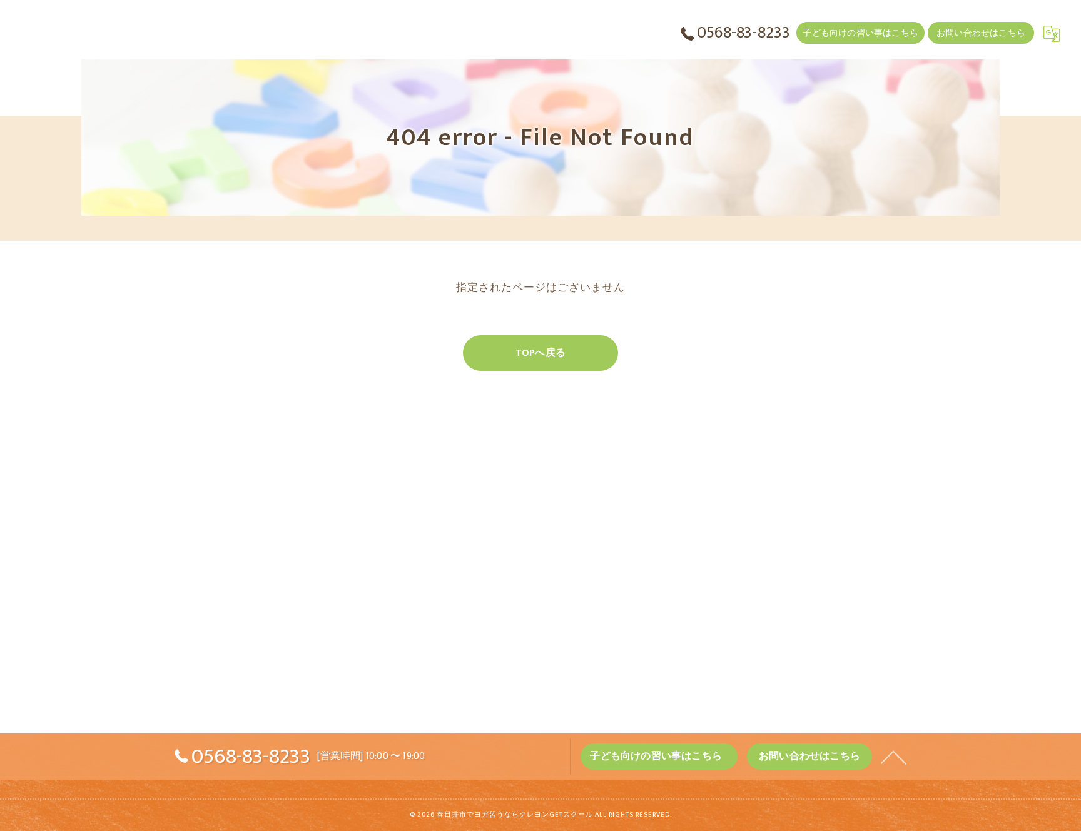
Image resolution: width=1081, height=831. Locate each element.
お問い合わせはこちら (980, 33)
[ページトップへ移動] (893, 756)
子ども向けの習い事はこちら (860, 33)
